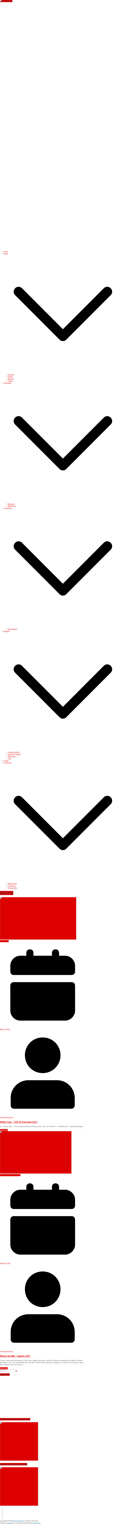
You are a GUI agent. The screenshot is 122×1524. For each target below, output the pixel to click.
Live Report (8, 508)
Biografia (11, 504)
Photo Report (12, 629)
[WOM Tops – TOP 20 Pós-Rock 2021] (38, 939)
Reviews (7, 631)
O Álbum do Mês (13, 752)
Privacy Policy (12, 888)
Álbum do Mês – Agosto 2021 (15, 1355)
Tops (9, 758)
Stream (10, 381)
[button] (63, 372)
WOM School (12, 884)
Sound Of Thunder (14, 754)
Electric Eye (12, 756)
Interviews (7, 383)
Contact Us (11, 886)
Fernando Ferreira (6, 1117)
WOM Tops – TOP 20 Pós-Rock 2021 (19, 1122)
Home (6, 252)
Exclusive (11, 375)
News (6, 254)
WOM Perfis (12, 506)
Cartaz (6, 761)
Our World (7, 763)
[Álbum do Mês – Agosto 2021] (35, 1173)
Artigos (10, 377)
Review (2, 941)
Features (11, 379)
